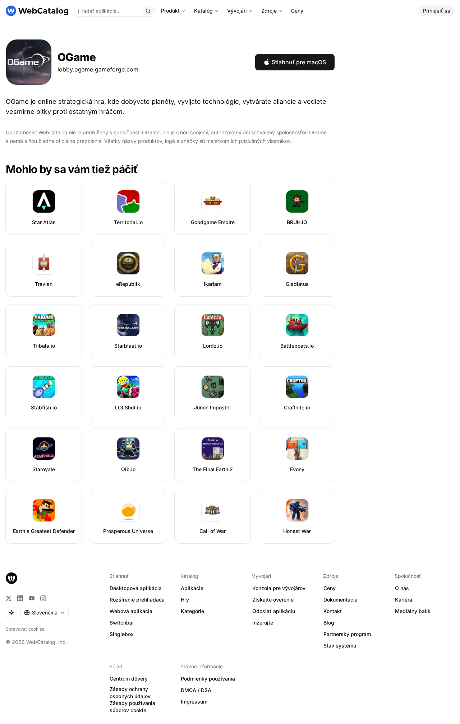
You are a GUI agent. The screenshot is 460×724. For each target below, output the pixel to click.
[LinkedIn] (20, 598)
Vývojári (237, 11)
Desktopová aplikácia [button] (136, 588)
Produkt (170, 11)
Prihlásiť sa (436, 11)
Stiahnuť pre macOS (299, 62)
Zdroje (269, 11)
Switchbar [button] (122, 622)
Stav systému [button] (339, 645)
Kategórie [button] (192, 611)
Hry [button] (185, 600)
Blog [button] (328, 622)
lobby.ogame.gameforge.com (98, 69)
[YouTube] (31, 598)
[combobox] (44, 612)
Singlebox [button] (122, 634)
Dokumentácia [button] (340, 600)
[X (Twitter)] (9, 598)
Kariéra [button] (403, 600)
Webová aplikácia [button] (131, 611)
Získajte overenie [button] (273, 600)
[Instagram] (43, 598)
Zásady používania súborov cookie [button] (132, 707)
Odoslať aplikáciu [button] (273, 611)
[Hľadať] (148, 10)
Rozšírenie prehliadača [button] (137, 600)
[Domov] (37, 11)
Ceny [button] (329, 588)
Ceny (297, 11)
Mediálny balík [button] (413, 611)
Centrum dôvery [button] (129, 679)
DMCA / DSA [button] (196, 690)
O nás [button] (402, 588)
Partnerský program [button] (347, 634)
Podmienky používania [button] (208, 679)
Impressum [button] (194, 702)
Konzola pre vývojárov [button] (278, 588)
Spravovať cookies (25, 629)
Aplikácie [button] (192, 588)
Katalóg (203, 11)
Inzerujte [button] (262, 622)
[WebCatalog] (11, 578)
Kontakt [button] (332, 611)
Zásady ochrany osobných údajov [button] (130, 693)
